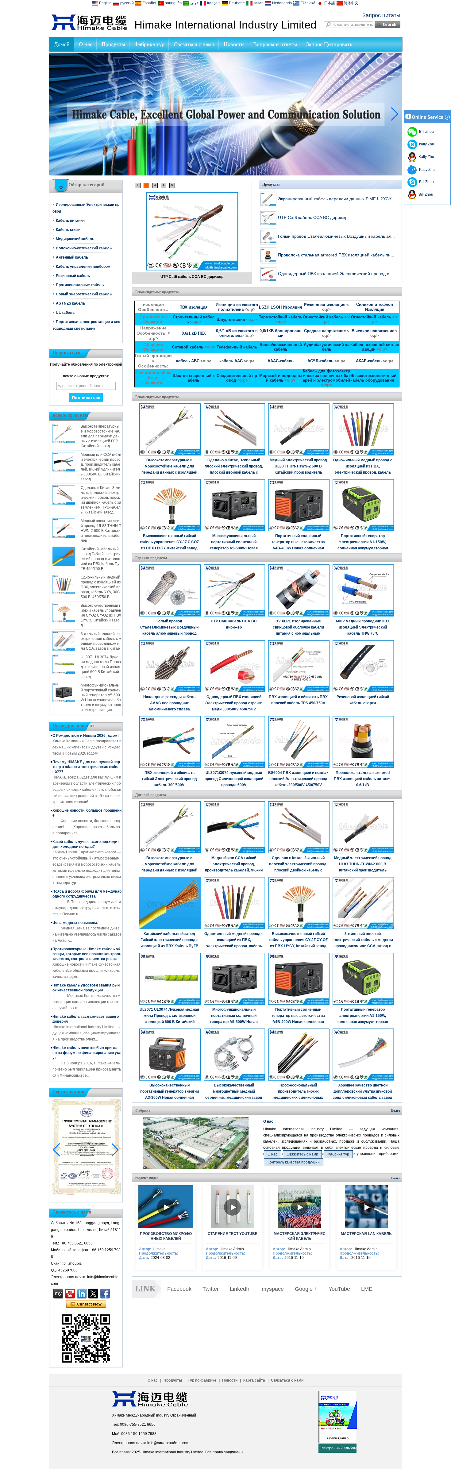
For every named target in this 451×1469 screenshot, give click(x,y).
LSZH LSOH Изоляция (280, 307)
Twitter (210, 1289)
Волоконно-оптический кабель (84, 248)
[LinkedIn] (82, 1293)
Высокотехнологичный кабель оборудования (373, 378)
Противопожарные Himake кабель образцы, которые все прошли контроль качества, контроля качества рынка (86, 954)
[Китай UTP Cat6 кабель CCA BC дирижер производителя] (192, 225)
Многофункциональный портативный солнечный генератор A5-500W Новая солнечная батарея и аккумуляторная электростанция (234, 548)
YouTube (339, 1289)
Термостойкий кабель (280, 317)
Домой (62, 44)
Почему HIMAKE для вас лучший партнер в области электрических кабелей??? (86, 767)
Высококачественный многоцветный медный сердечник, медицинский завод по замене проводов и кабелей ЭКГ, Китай (233, 1097)
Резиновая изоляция (324, 304)
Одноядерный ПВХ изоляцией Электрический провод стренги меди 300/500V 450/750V (233, 703)
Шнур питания (231, 319)
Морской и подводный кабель (280, 378)
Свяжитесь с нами (302, 1154)
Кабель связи (68, 230)
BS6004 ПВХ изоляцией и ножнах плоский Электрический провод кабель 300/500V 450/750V (298, 779)
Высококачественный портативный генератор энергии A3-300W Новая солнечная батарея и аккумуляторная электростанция (169, 1097)
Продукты (113, 44)
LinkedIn (240, 1289)
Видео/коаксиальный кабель (281, 347)
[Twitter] (93, 1293)
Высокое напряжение (373, 331)
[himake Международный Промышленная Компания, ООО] (89, 29)
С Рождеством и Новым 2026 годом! (85, 735)
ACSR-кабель (320, 361)
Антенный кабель (72, 257)
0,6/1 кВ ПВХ (194, 333)
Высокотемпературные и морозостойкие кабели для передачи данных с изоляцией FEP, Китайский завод (100, 436)
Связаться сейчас (86, 1304)
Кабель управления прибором (83, 266)
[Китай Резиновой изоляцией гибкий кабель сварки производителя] (363, 666)
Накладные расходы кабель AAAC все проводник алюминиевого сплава (169, 703)
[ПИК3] (225, 174)
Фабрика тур (149, 44)
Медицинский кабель (75, 239)
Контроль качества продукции (294, 1162)
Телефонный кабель (237, 347)
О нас (85, 44)
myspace (273, 1289)
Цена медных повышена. (75, 923)
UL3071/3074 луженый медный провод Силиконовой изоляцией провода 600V (234, 779)
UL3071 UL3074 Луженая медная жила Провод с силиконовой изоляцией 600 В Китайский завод (101, 667)
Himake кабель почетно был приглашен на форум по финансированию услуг (86, 1053)
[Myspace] (58, 1293)
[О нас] (195, 1167)
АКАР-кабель (369, 361)
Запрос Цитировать (329, 44)
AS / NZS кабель (70, 303)
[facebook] (105, 1293)
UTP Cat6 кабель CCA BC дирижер (191, 277)
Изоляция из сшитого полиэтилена (237, 307)
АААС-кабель (281, 361)
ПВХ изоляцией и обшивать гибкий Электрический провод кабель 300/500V (169, 779)
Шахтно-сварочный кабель (194, 378)
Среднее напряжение (325, 331)
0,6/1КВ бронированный (281, 333)
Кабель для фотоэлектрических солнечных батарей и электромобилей (326, 376)
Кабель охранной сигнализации (374, 347)
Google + (306, 1289)
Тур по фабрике (202, 1380)
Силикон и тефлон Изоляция (374, 307)
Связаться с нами (194, 44)
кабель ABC (187, 361)
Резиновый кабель (73, 276)
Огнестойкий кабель (323, 317)
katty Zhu (425, 144)
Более (395, 1110)
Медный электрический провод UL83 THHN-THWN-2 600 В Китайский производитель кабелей (101, 531)
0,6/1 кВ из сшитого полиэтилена (237, 333)
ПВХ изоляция (193, 307)
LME (366, 1289)
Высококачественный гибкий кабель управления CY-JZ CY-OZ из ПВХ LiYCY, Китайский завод (101, 615)
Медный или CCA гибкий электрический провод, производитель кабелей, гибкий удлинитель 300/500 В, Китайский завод (233, 870)
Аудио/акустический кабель (326, 347)
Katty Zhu (425, 157)
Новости (234, 44)
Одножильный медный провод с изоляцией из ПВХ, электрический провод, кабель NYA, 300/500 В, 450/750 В (101, 587)
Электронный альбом (338, 1448)
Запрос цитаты (381, 15)
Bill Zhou (425, 182)
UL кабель (65, 312)
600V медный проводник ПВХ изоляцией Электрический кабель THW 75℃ (363, 627)
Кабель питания (70, 220)
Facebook (179, 1289)
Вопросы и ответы (275, 44)
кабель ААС (231, 361)
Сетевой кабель (187, 347)
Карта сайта (254, 1380)
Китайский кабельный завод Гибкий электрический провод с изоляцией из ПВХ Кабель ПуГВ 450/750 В (100, 559)
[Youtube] (70, 1293)
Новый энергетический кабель (84, 294)
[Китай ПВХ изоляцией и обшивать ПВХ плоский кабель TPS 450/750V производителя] (299, 666)
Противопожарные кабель (80, 285)
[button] (218, 170)
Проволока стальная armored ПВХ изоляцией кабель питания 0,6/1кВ (348, 254)
